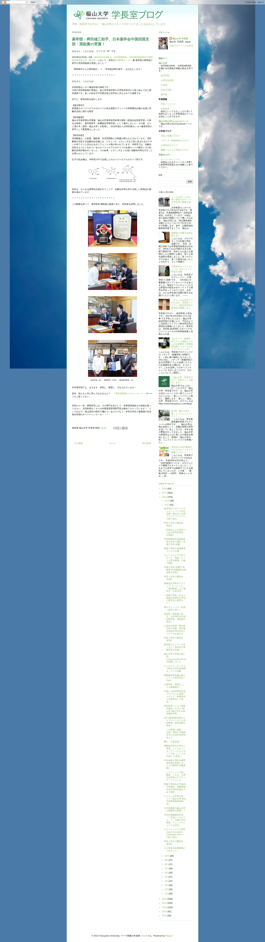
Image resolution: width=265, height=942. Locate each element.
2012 (164, 911)
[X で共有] (120, 428)
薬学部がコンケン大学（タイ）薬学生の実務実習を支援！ (175, 647)
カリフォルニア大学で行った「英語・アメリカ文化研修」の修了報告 (175, 559)
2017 (164, 493)
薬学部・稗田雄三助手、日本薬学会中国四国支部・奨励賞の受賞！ (175, 618)
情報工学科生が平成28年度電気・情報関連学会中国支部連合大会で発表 (175, 788)
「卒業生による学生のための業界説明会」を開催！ (175, 532)
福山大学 (163, 63)
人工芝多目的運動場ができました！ (174, 849)
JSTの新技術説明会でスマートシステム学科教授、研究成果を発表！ (175, 722)
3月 (167, 885)
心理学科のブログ (168, 145)
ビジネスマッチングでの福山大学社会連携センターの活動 (175, 668)
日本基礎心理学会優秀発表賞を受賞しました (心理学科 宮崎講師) (175, 764)
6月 (167, 872)
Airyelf (144, 935)
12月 (167, 500)
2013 (164, 907)
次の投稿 (78, 443)
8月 (167, 864)
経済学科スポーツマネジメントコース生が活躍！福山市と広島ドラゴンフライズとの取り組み (175, 513)
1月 (167, 893)
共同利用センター (123, 60)
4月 (167, 881)
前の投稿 (146, 443)
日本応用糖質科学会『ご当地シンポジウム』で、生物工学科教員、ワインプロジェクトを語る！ (175, 820)
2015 (164, 899)
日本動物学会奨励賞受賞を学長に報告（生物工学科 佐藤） (175, 541)
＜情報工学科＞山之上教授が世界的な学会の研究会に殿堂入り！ (175, 599)
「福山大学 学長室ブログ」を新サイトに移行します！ (182, 380)
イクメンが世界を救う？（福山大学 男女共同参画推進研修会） (175, 800)
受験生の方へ (165, 154)
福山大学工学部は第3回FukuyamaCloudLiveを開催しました (175, 658)
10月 (167, 856)
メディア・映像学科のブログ (174, 140)
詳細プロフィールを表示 (181, 45)
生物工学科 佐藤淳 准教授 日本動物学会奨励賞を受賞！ (175, 570)
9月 (167, 860)
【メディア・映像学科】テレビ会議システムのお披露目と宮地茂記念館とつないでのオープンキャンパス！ (182, 343)
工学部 (164, 85)
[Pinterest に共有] (126, 428)
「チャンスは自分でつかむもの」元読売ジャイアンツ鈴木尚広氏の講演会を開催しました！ (182, 305)
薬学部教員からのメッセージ (129, 393)
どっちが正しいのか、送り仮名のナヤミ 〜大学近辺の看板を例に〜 (182, 201)
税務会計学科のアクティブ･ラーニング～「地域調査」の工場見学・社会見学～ (175, 587)
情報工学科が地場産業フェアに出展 (174, 549)
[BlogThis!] (117, 428)
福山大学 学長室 (180, 38)
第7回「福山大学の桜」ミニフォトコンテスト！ (182, 413)
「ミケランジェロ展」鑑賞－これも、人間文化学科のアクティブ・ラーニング (175, 776)
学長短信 (164, 108)
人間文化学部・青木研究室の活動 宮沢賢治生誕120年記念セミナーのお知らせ (175, 630)
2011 (164, 915)
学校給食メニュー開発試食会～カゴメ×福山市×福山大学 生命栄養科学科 (174, 710)
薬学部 (99, 51)
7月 (167, 868)
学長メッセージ (167, 104)
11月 (167, 505)
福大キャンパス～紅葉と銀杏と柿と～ (174, 608)
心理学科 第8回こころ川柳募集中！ (174, 685)
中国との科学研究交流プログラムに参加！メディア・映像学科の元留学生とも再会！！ (175, 696)
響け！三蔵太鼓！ (172, 741)
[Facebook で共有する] (123, 428)
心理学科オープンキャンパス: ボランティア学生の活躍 (182, 269)
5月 (167, 877)
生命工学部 (166, 90)
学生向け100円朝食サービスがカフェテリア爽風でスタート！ (182, 449)
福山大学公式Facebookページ (173, 121)
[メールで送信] (114, 428)
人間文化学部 (167, 80)
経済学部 (165, 75)
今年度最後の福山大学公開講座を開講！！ (175, 809)
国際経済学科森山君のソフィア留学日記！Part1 (175, 678)
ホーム (112, 443)
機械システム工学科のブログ (174, 150)
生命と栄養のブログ (169, 136)
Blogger (169, 935)
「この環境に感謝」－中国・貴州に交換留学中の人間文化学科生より (175, 733)
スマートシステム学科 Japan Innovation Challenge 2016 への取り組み (176, 833)
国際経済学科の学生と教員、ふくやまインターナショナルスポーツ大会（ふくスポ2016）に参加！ (175, 751)
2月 (167, 889)
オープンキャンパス (169, 159)
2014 (164, 903)
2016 (164, 497)
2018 (164, 488)
